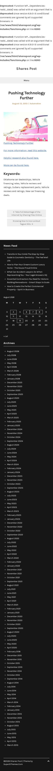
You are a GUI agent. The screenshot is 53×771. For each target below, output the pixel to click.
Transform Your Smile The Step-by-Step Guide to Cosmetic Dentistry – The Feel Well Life (27, 257)
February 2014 (13, 706)
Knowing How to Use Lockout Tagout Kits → (26, 222)
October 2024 (13, 437)
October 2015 (13, 663)
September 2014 (14, 679)
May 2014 (11, 694)
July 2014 (11, 686)
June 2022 (12, 546)
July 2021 (11, 589)
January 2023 (13, 519)
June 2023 (12, 499)
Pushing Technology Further (18, 143)
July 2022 (11, 542)
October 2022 (13, 530)
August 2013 (13, 725)
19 (20, 320)
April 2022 (12, 554)
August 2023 (13, 491)
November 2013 (14, 718)
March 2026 (13, 371)
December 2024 (14, 429)
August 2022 (13, 538)
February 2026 (14, 375)
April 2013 (11, 741)
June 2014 (11, 690)
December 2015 (14, 655)
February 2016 (13, 651)
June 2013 (11, 733)
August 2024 (13, 445)
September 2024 (15, 441)
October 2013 (13, 722)
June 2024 (12, 453)
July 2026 (11, 355)
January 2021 (13, 612)
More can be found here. (16, 165)
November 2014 (14, 671)
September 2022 (15, 534)
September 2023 (15, 488)
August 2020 (13, 632)
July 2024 (11, 449)
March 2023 (13, 511)
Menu (26, 80)
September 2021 (14, 581)
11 (13, 316)
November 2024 (14, 433)
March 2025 (13, 417)
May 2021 (11, 597)
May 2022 (11, 550)
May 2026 (11, 363)
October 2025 (13, 390)
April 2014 (11, 698)
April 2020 (12, 647)
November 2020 (14, 620)
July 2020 (11, 636)
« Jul (6, 336)
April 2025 (12, 413)
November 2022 (14, 527)
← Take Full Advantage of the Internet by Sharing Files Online (26, 213)
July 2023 (11, 495)
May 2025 (11, 410)
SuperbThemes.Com (13, 764)
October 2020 (13, 624)
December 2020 (14, 616)
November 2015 (14, 659)
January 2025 (13, 425)
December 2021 (14, 569)
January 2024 (13, 472)
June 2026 (12, 359)
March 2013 (12, 745)
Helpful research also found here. (21, 158)
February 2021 (13, 608)
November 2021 (14, 573)
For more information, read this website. (25, 150)
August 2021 (13, 585)
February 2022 (14, 562)
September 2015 (14, 667)
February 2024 (14, 468)
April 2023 (12, 507)
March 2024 (13, 464)
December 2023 (14, 476)
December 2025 (14, 382)
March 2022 (13, 558)
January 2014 (13, 710)
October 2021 (13, 577)
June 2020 (12, 640)
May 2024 (11, 456)
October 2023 (13, 484)
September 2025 (15, 394)
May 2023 (11, 503)
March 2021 (12, 605)
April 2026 (12, 367)
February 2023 (14, 515)
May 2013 (11, 737)
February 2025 (14, 421)
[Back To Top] (48, 761)
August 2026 (13, 351)
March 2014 (12, 702)
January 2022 (13, 566)
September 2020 (15, 628)
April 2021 (11, 601)
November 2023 (14, 480)
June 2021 (11, 593)
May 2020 (11, 644)
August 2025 (13, 398)
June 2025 (12, 406)
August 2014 (13, 683)
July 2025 (11, 402)
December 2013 (14, 714)
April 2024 (12, 460)
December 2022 (14, 523)
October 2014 (13, 675)
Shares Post (26, 69)
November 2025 (14, 386)
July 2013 (11, 729)
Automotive (35, 103)
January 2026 (13, 378)
